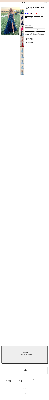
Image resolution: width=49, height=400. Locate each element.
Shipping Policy (9, 379)
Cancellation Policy (9, 381)
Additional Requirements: (28, 20)
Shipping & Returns (30, 27)
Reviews (21, 381)
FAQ (20, 379)
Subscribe (25, 393)
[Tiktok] (26, 370)
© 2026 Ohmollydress (3, 398)
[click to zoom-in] (2, 8)
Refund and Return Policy (9, 380)
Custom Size (27, 18)
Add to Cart (38, 29)
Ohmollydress (24, 2)
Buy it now (35, 31)
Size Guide (26, 27)
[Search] (47, 1)
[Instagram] (25, 370)
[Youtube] (24, 370)
